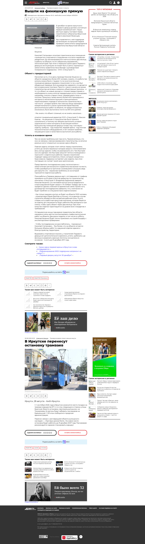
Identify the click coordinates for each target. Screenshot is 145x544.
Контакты (40, 508)
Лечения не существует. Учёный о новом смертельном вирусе (107, 70)
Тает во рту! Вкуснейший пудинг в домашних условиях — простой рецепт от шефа (107, 415)
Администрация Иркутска (33, 391)
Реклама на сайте (51, 508)
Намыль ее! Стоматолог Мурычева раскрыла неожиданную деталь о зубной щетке (107, 91)
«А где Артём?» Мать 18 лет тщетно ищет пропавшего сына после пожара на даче (108, 65)
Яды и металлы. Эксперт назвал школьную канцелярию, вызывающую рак (107, 395)
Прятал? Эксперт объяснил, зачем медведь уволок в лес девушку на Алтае (107, 402)
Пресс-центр (93, 508)
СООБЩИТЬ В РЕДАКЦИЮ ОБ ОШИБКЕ (48, 510)
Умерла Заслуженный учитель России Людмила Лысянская (104, 46)
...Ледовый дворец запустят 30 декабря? (55, 255)
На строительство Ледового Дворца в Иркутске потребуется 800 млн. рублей (43, 306)
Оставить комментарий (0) (72, 263)
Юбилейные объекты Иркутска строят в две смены (73, 299)
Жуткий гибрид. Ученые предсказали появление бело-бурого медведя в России (108, 382)
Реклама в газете (64, 508)
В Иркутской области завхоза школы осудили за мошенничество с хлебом (73, 469)
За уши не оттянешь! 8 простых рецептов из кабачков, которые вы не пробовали (108, 389)
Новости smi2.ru (31, 332)
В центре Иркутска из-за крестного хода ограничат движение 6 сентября (41, 476)
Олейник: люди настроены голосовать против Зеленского (106, 108)
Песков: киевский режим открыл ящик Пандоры (107, 121)
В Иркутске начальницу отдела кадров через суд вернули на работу (104, 30)
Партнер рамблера (54, 536)
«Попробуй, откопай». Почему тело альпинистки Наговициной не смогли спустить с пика (108, 58)
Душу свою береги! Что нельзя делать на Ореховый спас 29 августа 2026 (104, 14)
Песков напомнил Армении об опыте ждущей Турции (108, 114)
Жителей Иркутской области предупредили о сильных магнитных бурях (104, 22)
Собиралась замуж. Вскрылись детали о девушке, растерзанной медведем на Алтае (107, 408)
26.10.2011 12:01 (29, 8)
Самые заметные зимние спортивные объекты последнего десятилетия (74, 294)
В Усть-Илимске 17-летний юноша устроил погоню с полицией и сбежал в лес (104, 38)
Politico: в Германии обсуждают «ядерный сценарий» (106, 127)
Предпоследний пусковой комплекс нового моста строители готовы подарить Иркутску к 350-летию (38, 295)
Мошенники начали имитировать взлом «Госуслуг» (107, 102)
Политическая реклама (79, 508)
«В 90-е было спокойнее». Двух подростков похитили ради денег (107, 83)
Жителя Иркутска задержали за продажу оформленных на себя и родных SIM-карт (43, 469)
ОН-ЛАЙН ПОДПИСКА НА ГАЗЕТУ (108, 508)
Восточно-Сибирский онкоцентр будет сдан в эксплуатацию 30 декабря (43, 300)
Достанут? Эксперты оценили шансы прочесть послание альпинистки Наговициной (108, 78)
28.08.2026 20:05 (30, 338)
